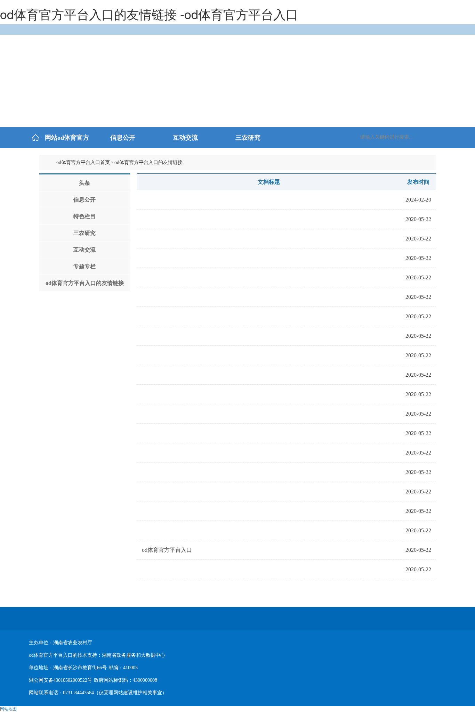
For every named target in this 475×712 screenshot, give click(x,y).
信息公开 (84, 200)
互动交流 (84, 250)
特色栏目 (84, 216)
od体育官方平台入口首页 (83, 162)
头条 (84, 183)
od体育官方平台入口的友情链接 (85, 283)
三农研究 (84, 233)
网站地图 (8, 708)
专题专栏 (84, 266)
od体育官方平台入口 (167, 550)
